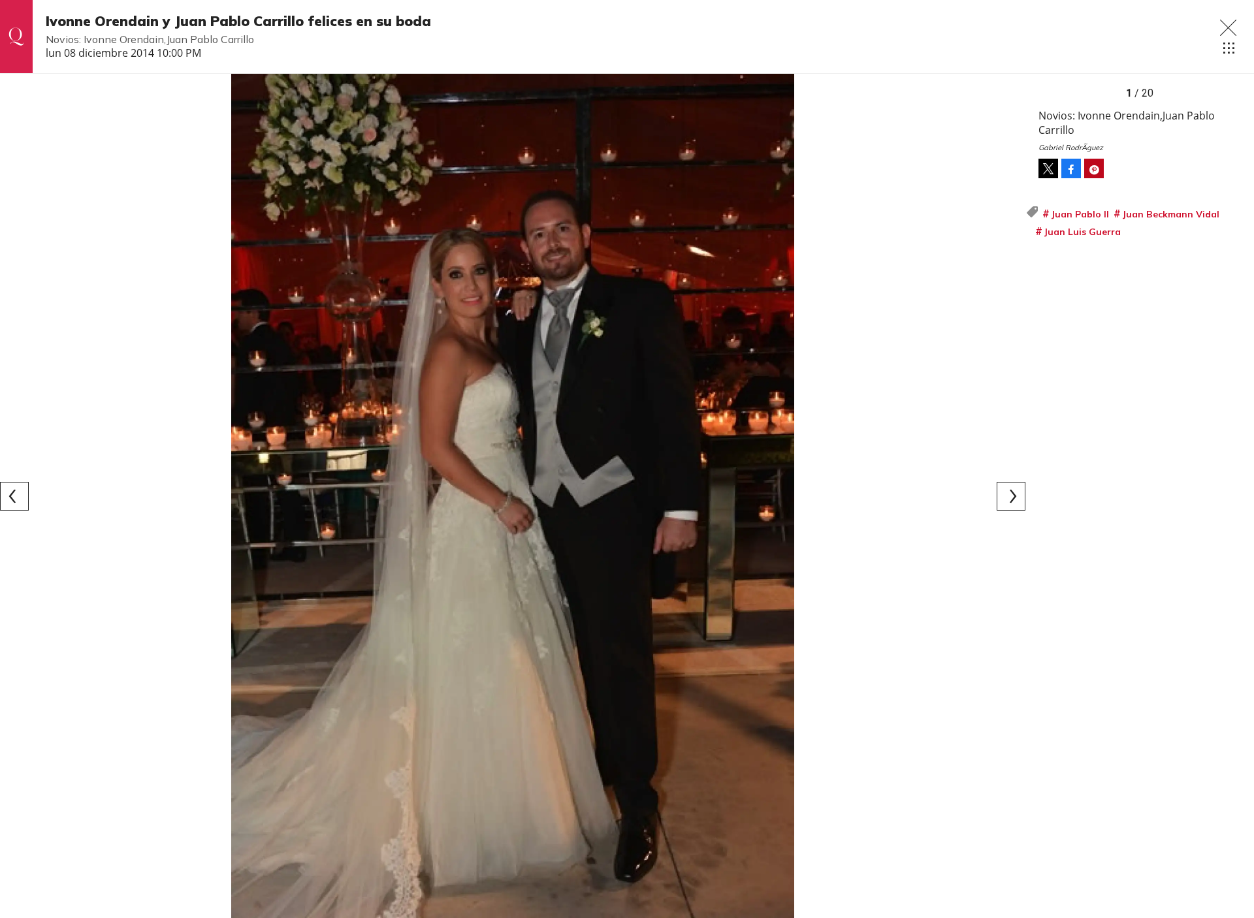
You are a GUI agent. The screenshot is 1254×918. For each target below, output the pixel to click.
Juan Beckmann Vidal (1170, 214)
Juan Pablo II (1080, 214)
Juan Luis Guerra (1082, 232)
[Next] (1011, 496)
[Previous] (14, 496)
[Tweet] (1048, 168)
